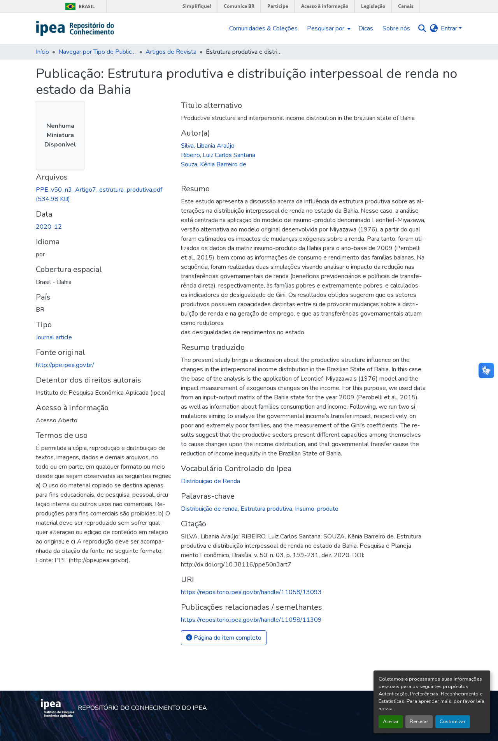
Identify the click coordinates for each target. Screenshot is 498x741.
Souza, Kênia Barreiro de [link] (213, 164)
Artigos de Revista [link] (171, 52)
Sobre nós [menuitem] (396, 28)
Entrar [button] (450, 28)
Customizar (453, 721)
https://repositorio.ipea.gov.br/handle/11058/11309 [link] (251, 620)
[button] (75, 28)
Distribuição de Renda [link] (210, 481)
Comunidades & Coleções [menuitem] (263, 28)
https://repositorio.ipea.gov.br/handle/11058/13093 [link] (251, 592)
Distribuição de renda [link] (209, 509)
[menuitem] (328, 28)
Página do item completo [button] (226, 637)
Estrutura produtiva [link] (266, 509)
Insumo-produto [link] (316, 509)
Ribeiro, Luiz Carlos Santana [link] (218, 155)
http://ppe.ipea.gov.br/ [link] (65, 365)
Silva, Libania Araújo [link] (208, 145)
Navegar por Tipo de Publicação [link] (97, 52)
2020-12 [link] (49, 226)
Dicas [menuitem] (365, 28)
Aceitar (391, 721)
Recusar (419, 721)
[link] (104, 194)
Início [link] (42, 52)
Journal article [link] (54, 337)
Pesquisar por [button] (325, 28)
